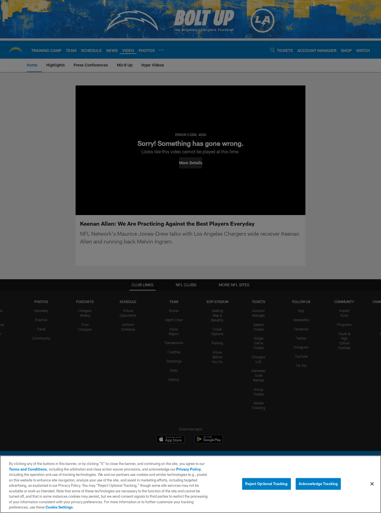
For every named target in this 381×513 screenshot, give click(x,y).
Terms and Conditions (28, 469)
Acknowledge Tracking (318, 483)
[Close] (372, 484)
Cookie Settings (59, 507)
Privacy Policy (188, 469)
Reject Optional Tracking (266, 483)
